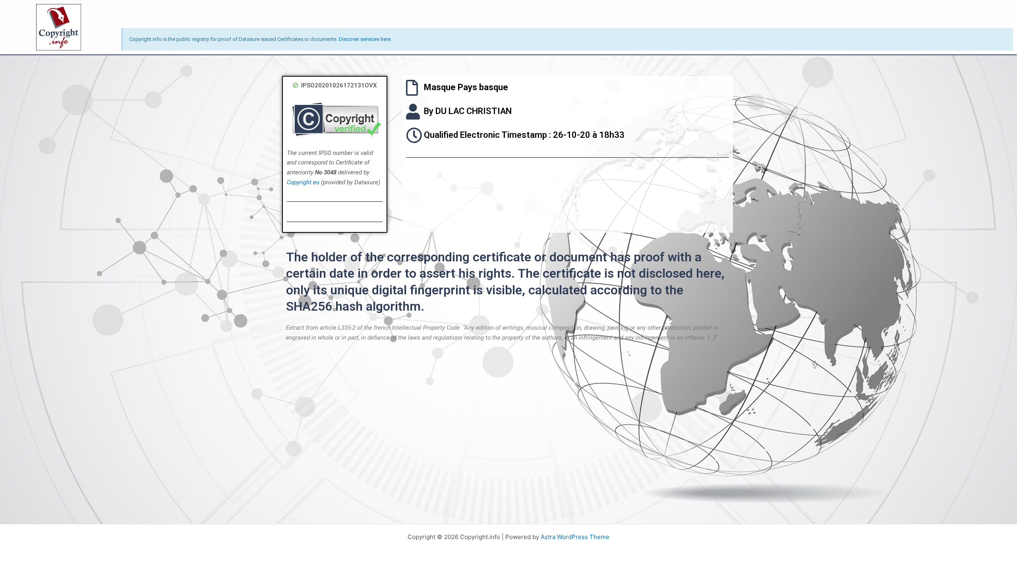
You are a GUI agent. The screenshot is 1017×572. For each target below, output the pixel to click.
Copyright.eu (303, 182)
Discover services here (365, 39)
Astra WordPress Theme (575, 537)
